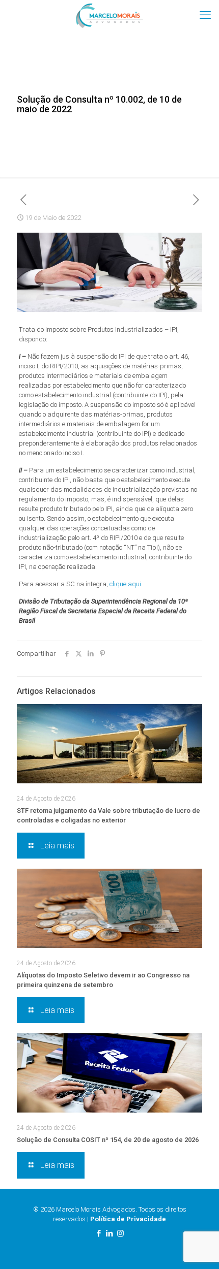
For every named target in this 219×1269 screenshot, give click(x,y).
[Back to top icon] (198, 1248)
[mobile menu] (205, 15)
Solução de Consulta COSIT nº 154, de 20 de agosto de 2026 (108, 1140)
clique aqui (125, 584)
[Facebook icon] (99, 1233)
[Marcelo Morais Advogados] (109, 15)
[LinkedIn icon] (110, 1233)
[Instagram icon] (120, 1233)
